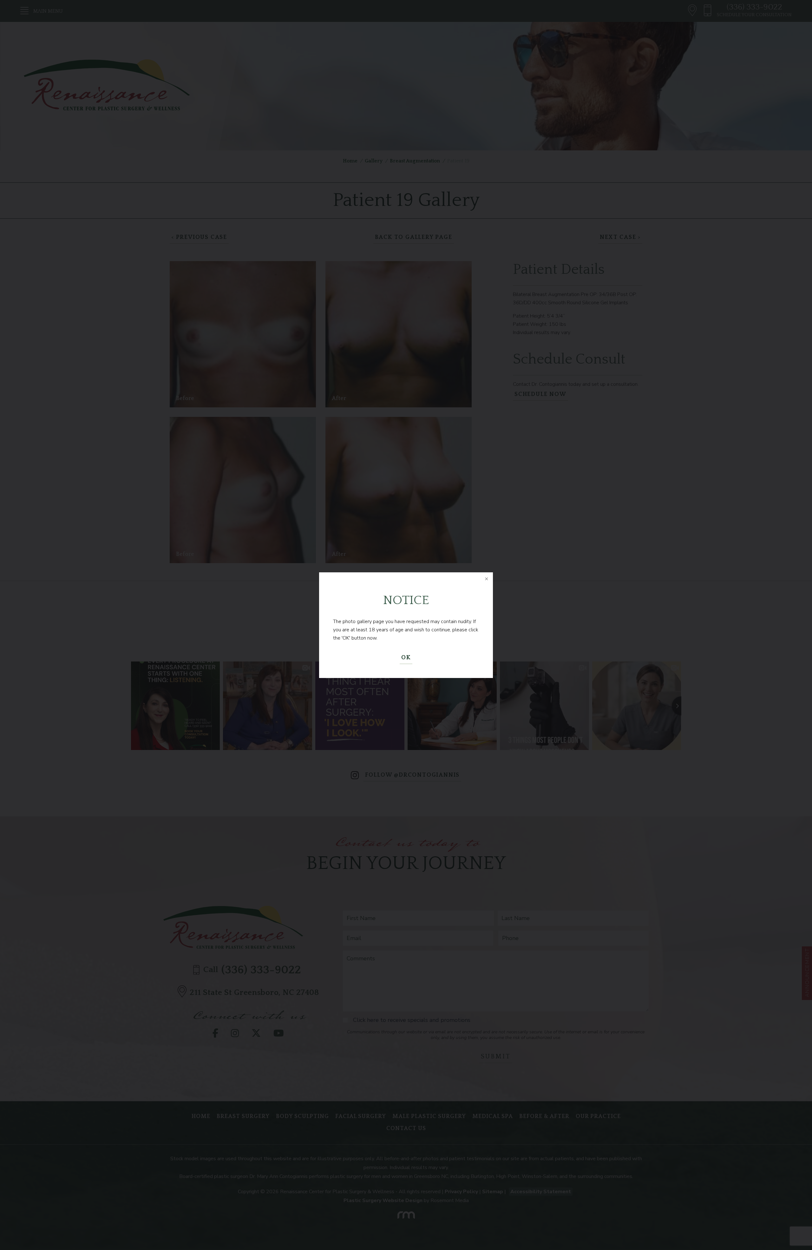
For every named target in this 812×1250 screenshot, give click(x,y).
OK (406, 658)
